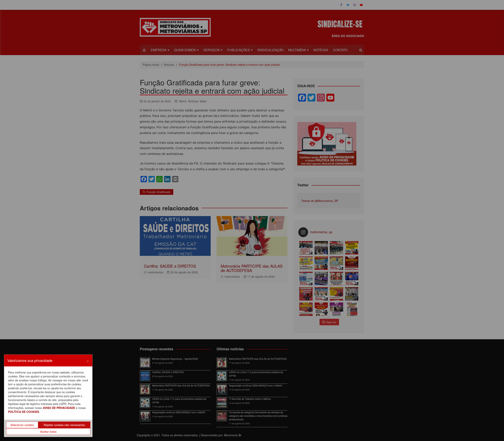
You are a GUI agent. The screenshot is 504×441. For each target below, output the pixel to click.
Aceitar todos (48, 432)
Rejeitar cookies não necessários (64, 425)
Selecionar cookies (22, 425)
